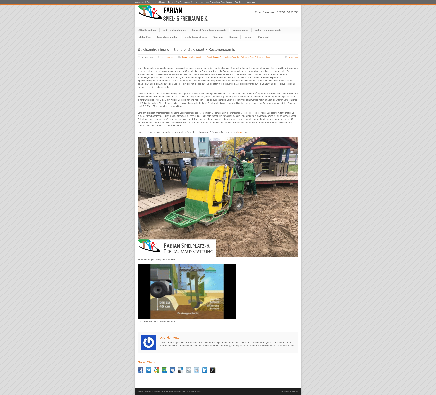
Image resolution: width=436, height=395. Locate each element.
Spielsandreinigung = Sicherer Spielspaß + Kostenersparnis (186, 49)
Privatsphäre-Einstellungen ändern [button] (182, 2)
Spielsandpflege (247, 57)
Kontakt (233, 37)
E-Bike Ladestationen (196, 37)
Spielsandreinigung (262, 57)
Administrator (169, 57)
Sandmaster (201, 57)
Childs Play (145, 37)
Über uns (218, 37)
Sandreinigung (240, 30)
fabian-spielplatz (188, 57)
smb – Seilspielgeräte (174, 30)
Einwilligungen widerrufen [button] (245, 2)
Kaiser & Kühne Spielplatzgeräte (209, 30)
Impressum (139, 2)
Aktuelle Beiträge (147, 30)
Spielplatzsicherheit (167, 37)
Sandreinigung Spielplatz (230, 57)
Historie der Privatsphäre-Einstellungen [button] (216, 2)
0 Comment (293, 57)
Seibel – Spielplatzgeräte (268, 30)
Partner (248, 37)
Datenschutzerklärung (156, 2)
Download (263, 37)
